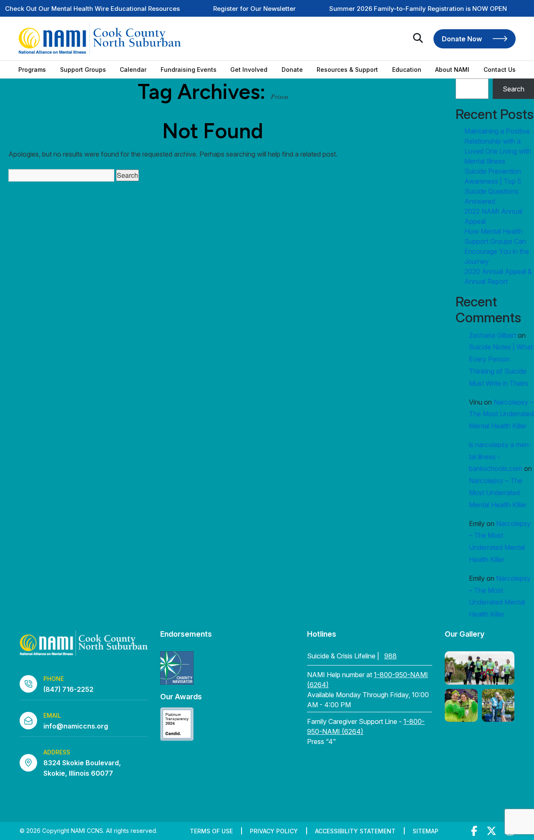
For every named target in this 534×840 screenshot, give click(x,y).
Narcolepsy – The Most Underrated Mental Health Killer (501, 414)
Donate (292, 70)
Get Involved (248, 70)
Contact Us (500, 70)
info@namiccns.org (75, 726)
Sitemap (425, 831)
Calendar (133, 70)
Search (513, 89)
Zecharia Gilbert (492, 335)
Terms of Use (211, 831)
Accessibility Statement (355, 831)
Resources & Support (347, 70)
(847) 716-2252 (68, 689)
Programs (32, 70)
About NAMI (452, 70)
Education (406, 70)
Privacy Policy (274, 831)
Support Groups (83, 70)
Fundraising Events (189, 70)
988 (390, 656)
